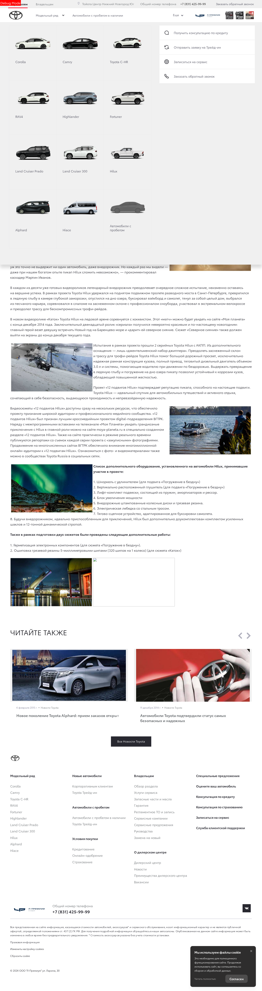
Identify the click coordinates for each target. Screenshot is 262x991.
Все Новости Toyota (131, 741)
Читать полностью (205, 978)
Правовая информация (25, 942)
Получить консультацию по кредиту (201, 32)
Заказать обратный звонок (235, 4)
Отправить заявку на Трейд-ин (197, 47)
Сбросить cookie (20, 955)
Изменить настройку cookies (27, 949)
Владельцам (44, 4)
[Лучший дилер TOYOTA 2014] (229, 15)
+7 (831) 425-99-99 (193, 4)
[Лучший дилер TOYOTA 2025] (250, 15)
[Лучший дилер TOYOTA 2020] (239, 15)
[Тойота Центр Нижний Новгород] (207, 15)
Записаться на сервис (190, 61)
